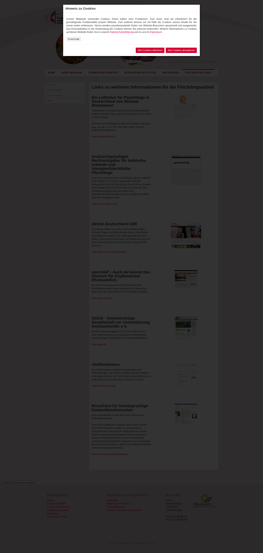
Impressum (156, 32)
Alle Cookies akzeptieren (181, 50)
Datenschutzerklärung (122, 32)
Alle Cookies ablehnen (150, 50)
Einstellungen (73, 39)
